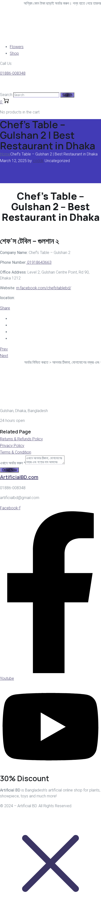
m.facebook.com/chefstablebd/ (43, 288)
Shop (14, 53)
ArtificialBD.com (19, 477)
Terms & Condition (15, 452)
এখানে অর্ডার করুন (12, 463)
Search (6, 94)
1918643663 (38, 262)
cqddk (38, 160)
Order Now (9, 470)
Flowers (17, 46)
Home (5, 154)
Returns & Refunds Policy (21, 439)
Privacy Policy (12, 445)
